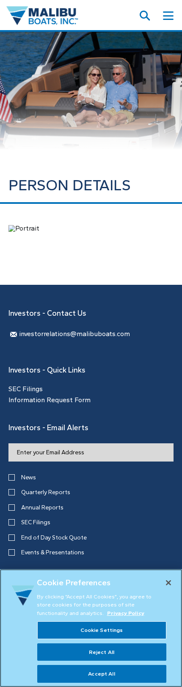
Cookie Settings (101, 630)
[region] (91, 628)
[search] (144, 16)
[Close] (168, 582)
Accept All (101, 673)
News (28, 477)
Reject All (101, 652)
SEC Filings (25, 389)
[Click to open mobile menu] (168, 17)
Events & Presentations (52, 552)
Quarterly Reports (45, 492)
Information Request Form (49, 400)
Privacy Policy (125, 613)
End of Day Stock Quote (54, 537)
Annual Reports (42, 507)
